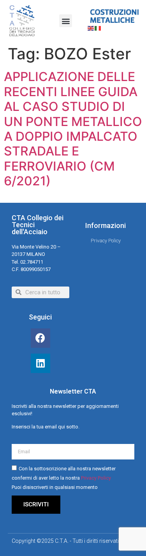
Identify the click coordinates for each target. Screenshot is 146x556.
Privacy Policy (96, 478)
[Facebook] (40, 338)
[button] (65, 20)
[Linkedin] (40, 363)
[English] (91, 27)
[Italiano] (98, 27)
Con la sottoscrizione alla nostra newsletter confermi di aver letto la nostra (64, 478)
